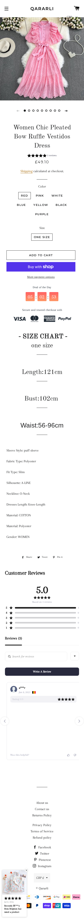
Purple (42, 214)
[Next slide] (66, 110)
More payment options (41, 276)
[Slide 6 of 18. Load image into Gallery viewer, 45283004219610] (46, 110)
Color (42, 186)
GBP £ (40, 878)
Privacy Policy (42, 825)
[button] (42, 156)
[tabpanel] (42, 58)
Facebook (44, 847)
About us (42, 803)
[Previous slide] (18, 110)
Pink (40, 195)
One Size (42, 237)
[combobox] (74, 656)
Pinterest (44, 860)
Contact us (42, 809)
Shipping (26, 171)
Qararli (42, 8)
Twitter (44, 853)
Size (42, 228)
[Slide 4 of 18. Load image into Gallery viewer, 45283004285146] (38, 110)
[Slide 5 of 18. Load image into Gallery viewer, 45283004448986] (42, 110)
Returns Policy (42, 815)
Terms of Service (42, 831)
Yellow (40, 205)
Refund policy (42, 838)
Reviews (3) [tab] (13, 638)
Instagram (44, 866)
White (57, 195)
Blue (21, 205)
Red (24, 195)
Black (61, 205)
